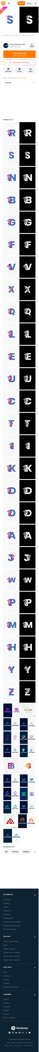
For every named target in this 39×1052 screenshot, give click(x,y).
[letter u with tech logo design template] (11, 903)
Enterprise (7, 1008)
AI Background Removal (11, 1023)
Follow (32, 47)
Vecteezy (6, 1001)
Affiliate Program (9, 1047)
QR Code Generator (10, 1027)
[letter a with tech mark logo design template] (12, 934)
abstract (15, 949)
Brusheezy (7, 997)
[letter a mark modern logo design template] (11, 778)
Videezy (6, 1005)
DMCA (5, 1043)
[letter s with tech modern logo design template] (12, 709)
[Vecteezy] (3, 3)
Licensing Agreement (10, 1039)
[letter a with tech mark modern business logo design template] (12, 919)
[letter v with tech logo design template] (11, 850)
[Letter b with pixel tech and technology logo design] (11, 877)
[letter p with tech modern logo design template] (11, 764)
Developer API (8, 1016)
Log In (29, 3)
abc (6, 949)
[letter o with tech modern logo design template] (26, 723)
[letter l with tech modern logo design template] (11, 864)
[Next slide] (30, 949)
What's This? (22, 78)
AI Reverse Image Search (12, 1020)
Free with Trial (19, 54)
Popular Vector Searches (11, 1050)
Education (6, 1012)
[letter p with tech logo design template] (11, 751)
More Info (8, 82)
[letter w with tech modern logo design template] (11, 890)
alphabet (26, 949)
